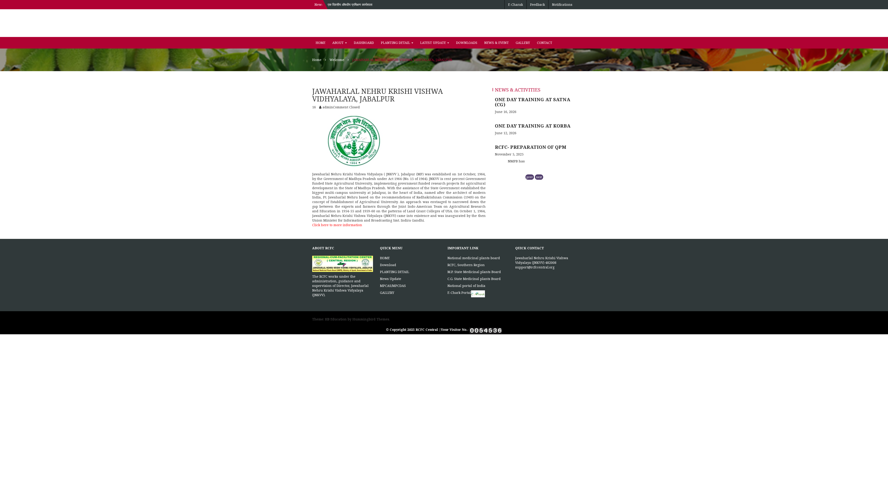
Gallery (523, 42)
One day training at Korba (532, 99)
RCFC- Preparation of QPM (530, 121)
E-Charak (515, 4)
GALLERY (387, 292)
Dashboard (364, 42)
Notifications (562, 4)
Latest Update (433, 42)
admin (328, 107)
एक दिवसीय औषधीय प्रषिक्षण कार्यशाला (350, 4)
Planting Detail (396, 42)
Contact (544, 42)
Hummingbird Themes (370, 319)
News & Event (496, 42)
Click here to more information (337, 225)
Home (320, 42)
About (338, 42)
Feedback (537, 4)
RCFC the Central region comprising (529, 151)
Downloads (466, 42)
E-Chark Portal (459, 292)
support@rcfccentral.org (535, 267)
